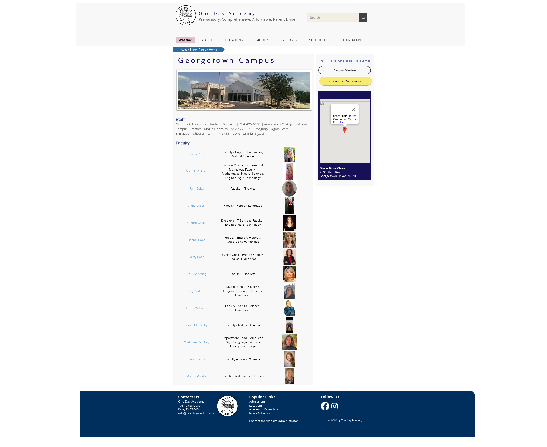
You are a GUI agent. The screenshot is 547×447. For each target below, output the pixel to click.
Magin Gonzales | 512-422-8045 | (230, 129)
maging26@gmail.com (272, 129)
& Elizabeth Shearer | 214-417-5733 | (204, 133)
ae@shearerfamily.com (249, 133)
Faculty (183, 142)
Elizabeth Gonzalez (222, 124)
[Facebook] (325, 406)
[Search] (363, 17)
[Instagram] (334, 406)
